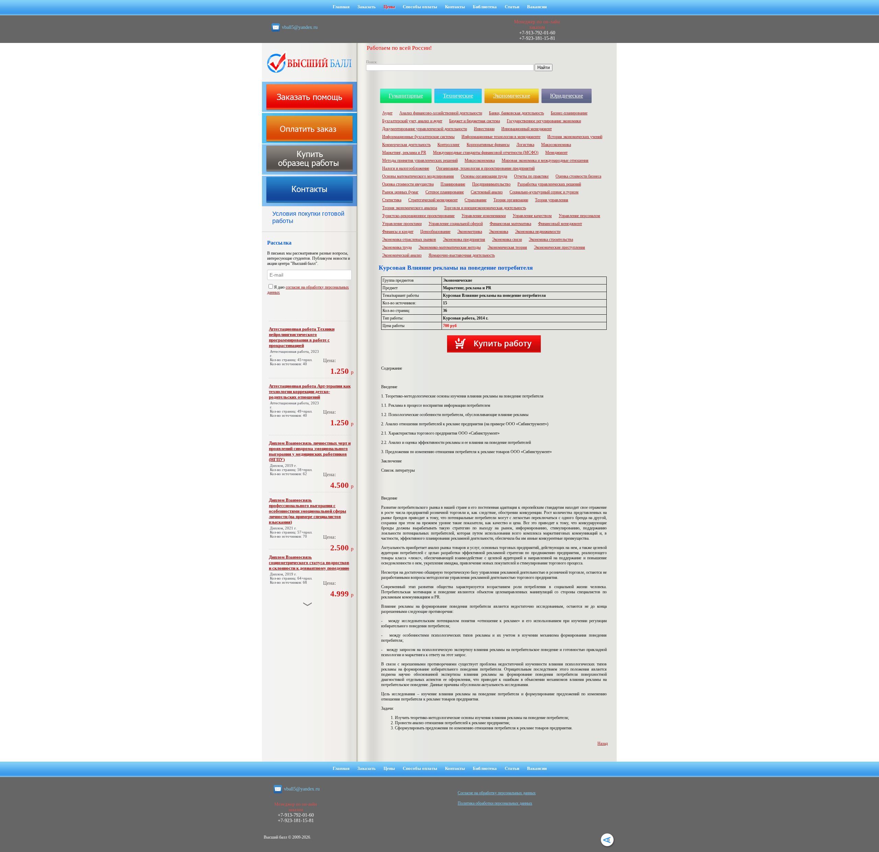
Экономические (511, 96)
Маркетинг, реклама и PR (404, 152)
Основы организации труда (484, 176)
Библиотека (485, 6)
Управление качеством (532, 215)
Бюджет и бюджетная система (474, 121)
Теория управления (551, 200)
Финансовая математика (510, 223)
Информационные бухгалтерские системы (418, 136)
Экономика (498, 231)
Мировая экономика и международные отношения (545, 160)
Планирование (453, 184)
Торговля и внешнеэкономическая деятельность (485, 207)
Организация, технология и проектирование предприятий (485, 168)
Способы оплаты (420, 6)
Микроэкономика (480, 160)
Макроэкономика (556, 144)
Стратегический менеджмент (433, 200)
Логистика (525, 144)
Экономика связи (507, 239)
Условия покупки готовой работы (308, 217)
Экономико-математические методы (450, 247)
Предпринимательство (491, 184)
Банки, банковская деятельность (516, 113)
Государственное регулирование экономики (544, 121)
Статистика (391, 200)
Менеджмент (556, 152)
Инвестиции (484, 128)
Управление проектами (402, 223)
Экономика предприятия (464, 239)
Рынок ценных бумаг (400, 192)
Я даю (280, 287)
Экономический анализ (402, 255)
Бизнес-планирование (569, 113)
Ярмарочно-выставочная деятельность (462, 255)
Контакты (455, 6)
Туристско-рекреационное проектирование (418, 215)
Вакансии (537, 6)
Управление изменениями (483, 215)
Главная (341, 6)
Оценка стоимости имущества (408, 184)
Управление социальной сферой (456, 223)
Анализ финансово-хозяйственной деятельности (440, 113)
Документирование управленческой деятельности (424, 128)
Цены (389, 6)
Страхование (476, 200)
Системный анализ (487, 192)
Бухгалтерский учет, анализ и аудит (412, 121)
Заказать (366, 6)
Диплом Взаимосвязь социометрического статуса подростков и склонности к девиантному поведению (309, 562)
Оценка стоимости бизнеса (578, 176)
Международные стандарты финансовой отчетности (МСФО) (485, 152)
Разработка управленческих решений (549, 184)
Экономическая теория (507, 247)
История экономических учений (574, 136)
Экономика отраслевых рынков (409, 239)
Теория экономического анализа (409, 207)
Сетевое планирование (444, 192)
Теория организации (510, 200)
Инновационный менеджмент (526, 128)
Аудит (387, 113)
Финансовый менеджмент (560, 223)
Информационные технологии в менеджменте (500, 136)
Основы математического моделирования (418, 176)
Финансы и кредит (397, 231)
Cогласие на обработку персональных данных (497, 793)
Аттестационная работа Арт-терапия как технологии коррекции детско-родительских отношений (310, 391)
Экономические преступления (559, 247)
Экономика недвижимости (537, 231)
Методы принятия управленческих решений (420, 160)
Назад (602, 743)
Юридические (566, 96)
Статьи (512, 6)
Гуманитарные (406, 96)
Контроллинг (448, 144)
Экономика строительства (551, 239)
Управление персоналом (579, 215)
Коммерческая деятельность (406, 144)
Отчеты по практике (531, 176)
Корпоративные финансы (488, 144)
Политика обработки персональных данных (495, 803)
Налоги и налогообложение (405, 168)
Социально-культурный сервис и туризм (544, 192)
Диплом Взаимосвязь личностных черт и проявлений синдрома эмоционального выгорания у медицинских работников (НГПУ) (310, 451)
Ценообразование (435, 231)
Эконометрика (469, 231)
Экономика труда (397, 247)
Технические (458, 96)
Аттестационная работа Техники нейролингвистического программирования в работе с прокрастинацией (301, 337)
